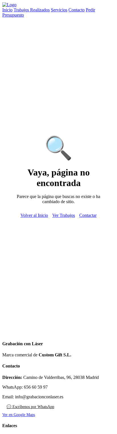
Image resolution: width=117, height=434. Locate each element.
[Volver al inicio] (9, 4)
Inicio (7, 9)
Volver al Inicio (34, 215)
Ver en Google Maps (18, 415)
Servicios (59, 9)
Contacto (76, 9)
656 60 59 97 (36, 387)
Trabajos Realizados (32, 9)
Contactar (88, 215)
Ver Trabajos (63, 215)
